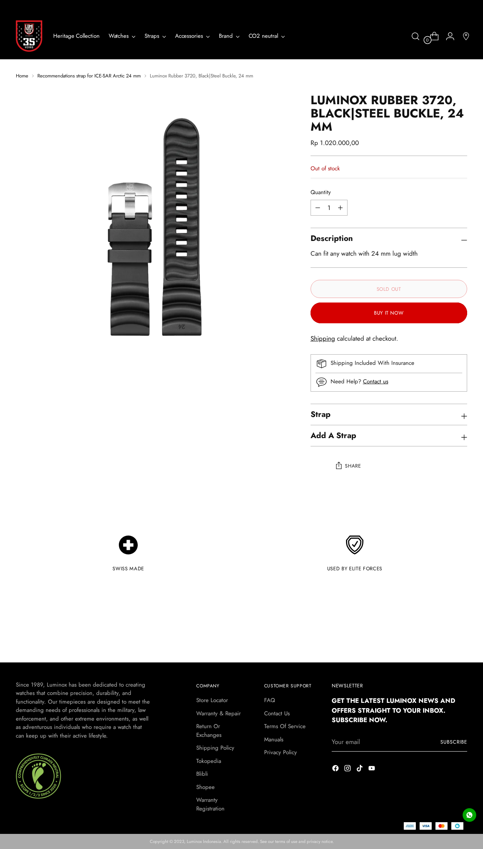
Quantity (321, 192)
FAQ (269, 700)
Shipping (323, 338)
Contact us (375, 381)
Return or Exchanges (209, 730)
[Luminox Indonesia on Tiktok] (360, 769)
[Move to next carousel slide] (460, 636)
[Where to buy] (463, 36)
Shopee (205, 787)
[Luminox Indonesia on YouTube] (372, 769)
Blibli (202, 774)
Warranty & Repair (218, 713)
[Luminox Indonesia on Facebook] (336, 769)
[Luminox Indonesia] (29, 36)
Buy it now (389, 312)
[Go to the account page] (447, 36)
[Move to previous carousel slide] (443, 636)
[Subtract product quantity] (340, 207)
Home (22, 75)
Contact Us (277, 713)
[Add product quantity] (318, 207)
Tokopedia (208, 761)
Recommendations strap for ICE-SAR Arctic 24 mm (89, 75)
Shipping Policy (215, 748)
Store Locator (212, 700)
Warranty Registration (210, 804)
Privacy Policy (280, 752)
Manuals (273, 739)
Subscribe (453, 742)
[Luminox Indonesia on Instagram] (348, 769)
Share (353, 465)
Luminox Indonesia (204, 841)
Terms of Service (285, 726)
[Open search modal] (415, 36)
